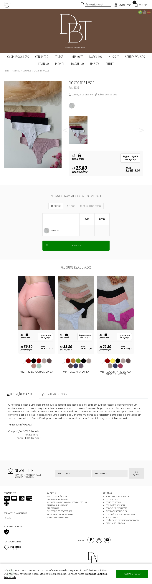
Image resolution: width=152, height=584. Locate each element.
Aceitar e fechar (132, 574)
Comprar (76, 245)
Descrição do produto (23, 394)
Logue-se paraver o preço (130, 158)
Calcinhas (27, 70)
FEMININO (16, 70)
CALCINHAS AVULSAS (41, 70)
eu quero (136, 473)
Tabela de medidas (56, 394)
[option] (80, 130)
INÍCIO (6, 70)
